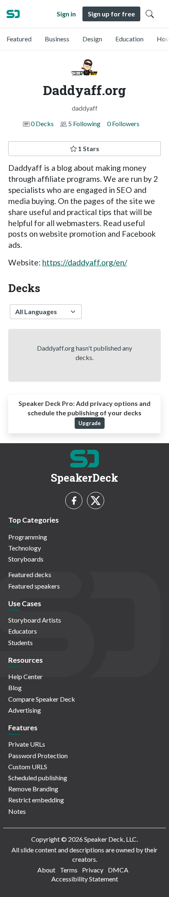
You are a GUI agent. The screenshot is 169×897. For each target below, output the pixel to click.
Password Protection (38, 755)
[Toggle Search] (149, 14)
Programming (27, 537)
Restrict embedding (36, 800)
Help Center (25, 676)
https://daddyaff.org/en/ (84, 262)
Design (92, 39)
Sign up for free (111, 14)
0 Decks (42, 123)
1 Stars (88, 148)
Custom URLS (27, 766)
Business (57, 39)
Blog (15, 687)
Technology (24, 548)
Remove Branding (33, 789)
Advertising (24, 710)
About (46, 870)
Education (129, 39)
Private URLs (26, 744)
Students (20, 642)
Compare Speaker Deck (41, 699)
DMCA (118, 870)
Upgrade (89, 423)
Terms (69, 870)
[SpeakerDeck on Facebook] (73, 500)
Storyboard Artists (34, 620)
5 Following (84, 123)
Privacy (92, 870)
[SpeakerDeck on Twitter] (95, 500)
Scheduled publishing (37, 777)
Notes (17, 811)
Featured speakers (34, 586)
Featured (19, 39)
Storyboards (25, 559)
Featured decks (29, 574)
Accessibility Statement (84, 879)
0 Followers (123, 123)
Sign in (66, 14)
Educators (22, 631)
